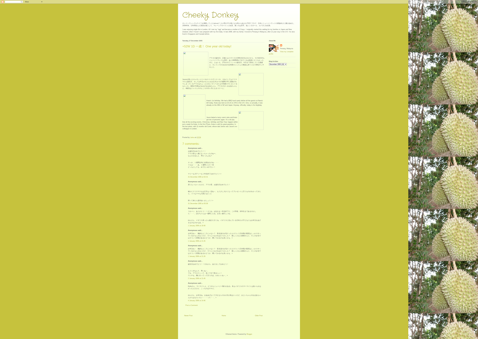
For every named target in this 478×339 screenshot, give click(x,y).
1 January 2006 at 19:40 (196, 226)
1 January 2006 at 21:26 (196, 241)
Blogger (249, 334)
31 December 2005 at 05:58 (198, 203)
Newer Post (188, 316)
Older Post (259, 316)
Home (224, 316)
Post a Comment (191, 305)
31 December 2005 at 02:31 (198, 177)
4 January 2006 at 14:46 (196, 300)
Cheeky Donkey (210, 15)
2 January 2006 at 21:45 (196, 278)
